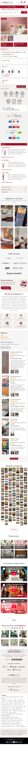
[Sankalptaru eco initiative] (14, 689)
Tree (23, 703)
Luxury (22, 725)
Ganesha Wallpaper (5, 718)
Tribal (3, 712)
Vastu (7, 701)
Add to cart (5, 86)
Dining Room (4, 721)
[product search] (18, 2)
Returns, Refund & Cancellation (19, 655)
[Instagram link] (15, 660)
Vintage (6, 712)
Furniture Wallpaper (5, 723)
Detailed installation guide (6, 182)
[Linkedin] (17, 660)
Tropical (3, 701)
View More (14, 529)
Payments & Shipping (6, 655)
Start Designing (5, 288)
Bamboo (11, 703)
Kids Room (10, 700)
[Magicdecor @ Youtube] (12, 628)
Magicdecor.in (12, 739)
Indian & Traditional (17, 701)
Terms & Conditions (9, 656)
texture (18, 109)
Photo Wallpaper (22, 726)
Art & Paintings (20, 700)
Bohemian (3, 704)
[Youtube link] (13, 660)
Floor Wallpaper (16, 721)
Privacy (16, 656)
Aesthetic (15, 700)
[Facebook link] (19, 660)
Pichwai (12, 726)
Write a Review (5, 347)
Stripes (19, 711)
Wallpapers (9, 108)
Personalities (12, 723)
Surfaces (23, 711)
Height (13, 69)
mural (10, 109)
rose (15, 109)
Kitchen (8, 720)
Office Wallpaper (5, 711)
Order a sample (21, 86)
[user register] (26, 7)
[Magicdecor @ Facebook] (22, 628)
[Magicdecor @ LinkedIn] (20, 628)
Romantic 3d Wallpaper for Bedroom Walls (10, 717)
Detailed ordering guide (6, 169)
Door (12, 725)
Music (10, 707)
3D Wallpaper (4, 700)
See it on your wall (19, 44)
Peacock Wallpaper (19, 714)
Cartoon (15, 704)
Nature (23, 701)
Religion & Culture (19, 707)
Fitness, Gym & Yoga (6, 725)
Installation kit (7, 76)
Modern (3, 726)
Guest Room (10, 721)
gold (5, 109)
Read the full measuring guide (7, 157)
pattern (13, 109)
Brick (12, 704)
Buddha (11, 718)
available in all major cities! (14, 9)
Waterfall (14, 712)
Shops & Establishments (17, 709)
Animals (7, 703)
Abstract (3, 703)
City (22, 704)
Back (25, 12)
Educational (18, 723)
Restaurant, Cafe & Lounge (7, 709)
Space (10, 711)
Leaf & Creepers (5, 707)
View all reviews (14, 458)
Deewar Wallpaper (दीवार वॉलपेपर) (8, 714)
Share (4, 49)
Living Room (4, 720)
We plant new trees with (14, 687)
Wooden (10, 712)
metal (7, 109)
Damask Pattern (4, 706)
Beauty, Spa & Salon (18, 703)
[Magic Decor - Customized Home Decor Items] (7, 2)
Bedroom (19, 718)
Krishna (15, 718)
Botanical (8, 704)
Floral (9, 706)
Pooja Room (13, 720)
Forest (13, 706)
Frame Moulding (17, 725)
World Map (11, 701)
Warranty (21, 656)
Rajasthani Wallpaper (6, 715)
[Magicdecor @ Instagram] (15, 628)
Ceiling (19, 704)
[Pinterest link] (21, 660)
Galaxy (16, 706)
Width (3, 69)
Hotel (25, 706)
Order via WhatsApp (4, 44)
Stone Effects (15, 711)
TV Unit (16, 726)
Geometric (20, 706)
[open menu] (26, 2)
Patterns (12, 108)
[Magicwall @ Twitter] (17, 628)
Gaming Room (20, 720)
